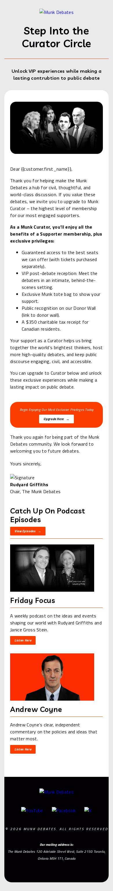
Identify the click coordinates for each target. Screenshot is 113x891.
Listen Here (22, 640)
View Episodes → (27, 531)
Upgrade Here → (56, 419)
